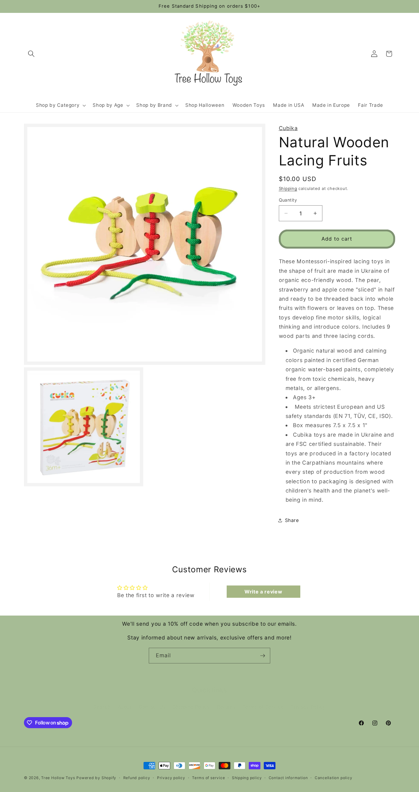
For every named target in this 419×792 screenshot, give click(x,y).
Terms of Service (263, 700)
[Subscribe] (262, 656)
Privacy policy (171, 777)
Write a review (263, 592)
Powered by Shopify (96, 777)
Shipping (288, 188)
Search (101, 700)
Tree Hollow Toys (58, 777)
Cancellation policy (333, 777)
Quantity (288, 200)
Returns (226, 700)
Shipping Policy (191, 700)
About (124, 700)
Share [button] (292, 520)
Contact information (288, 777)
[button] (31, 53)
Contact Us (152, 700)
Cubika (288, 128)
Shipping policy (247, 777)
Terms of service (208, 777)
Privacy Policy (307, 700)
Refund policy (136, 777)
